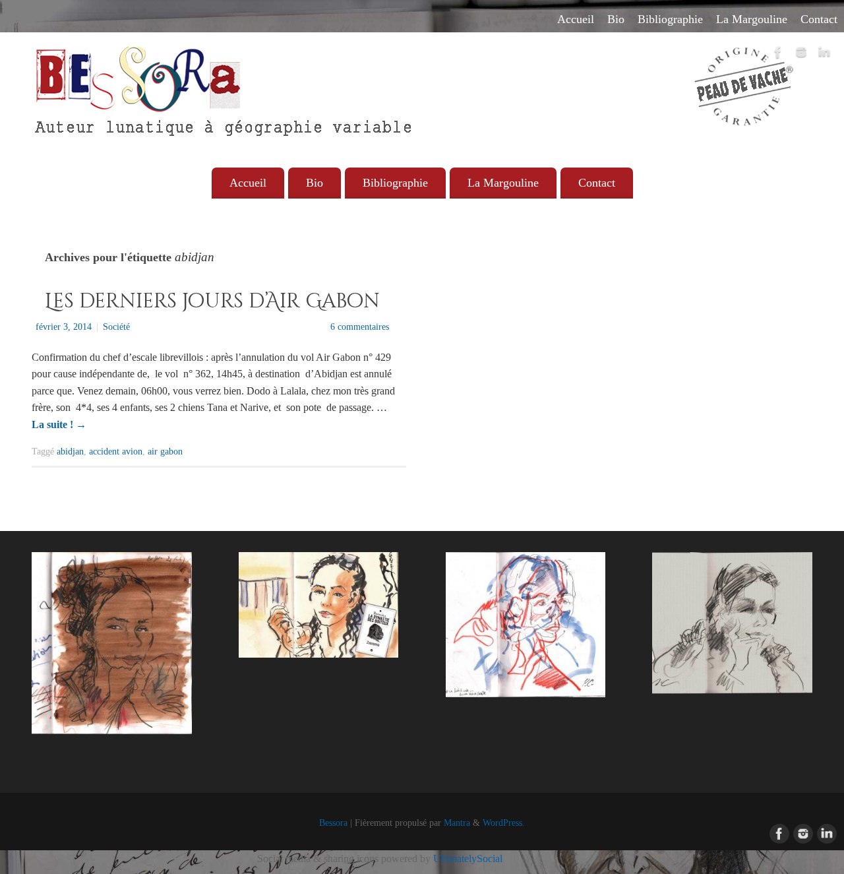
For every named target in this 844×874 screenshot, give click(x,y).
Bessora (333, 822)
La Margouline (751, 19)
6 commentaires (359, 326)
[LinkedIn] (824, 54)
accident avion (115, 451)
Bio (615, 19)
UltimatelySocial (467, 858)
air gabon (165, 451)
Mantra (457, 822)
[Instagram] (801, 54)
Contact (818, 19)
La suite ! (59, 424)
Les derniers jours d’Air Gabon (212, 301)
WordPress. (504, 822)
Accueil (575, 19)
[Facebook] (778, 54)
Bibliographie (670, 19)
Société (116, 326)
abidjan (70, 451)
